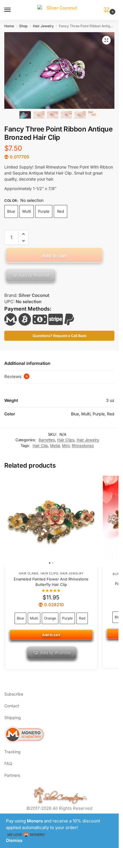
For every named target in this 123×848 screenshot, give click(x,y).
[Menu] (12, 10)
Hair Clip (40, 445)
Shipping (12, 717)
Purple (43, 211)
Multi (26, 211)
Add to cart (54, 255)
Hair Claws (28, 573)
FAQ (8, 763)
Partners (12, 775)
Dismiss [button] (14, 840)
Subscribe (13, 694)
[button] (107, 10)
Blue (11, 211)
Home (9, 26)
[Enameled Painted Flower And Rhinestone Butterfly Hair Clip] (51, 521)
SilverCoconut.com (63, 796)
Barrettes (47, 439)
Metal (55, 445)
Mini (66, 445)
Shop (23, 26)
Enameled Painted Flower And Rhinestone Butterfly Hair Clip (51, 582)
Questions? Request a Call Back (59, 336)
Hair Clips (65, 439)
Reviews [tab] (16, 376)
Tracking (12, 751)
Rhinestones (83, 445)
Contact (11, 705)
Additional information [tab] (27, 363)
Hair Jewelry (43, 26)
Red (60, 211)
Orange (50, 618)
